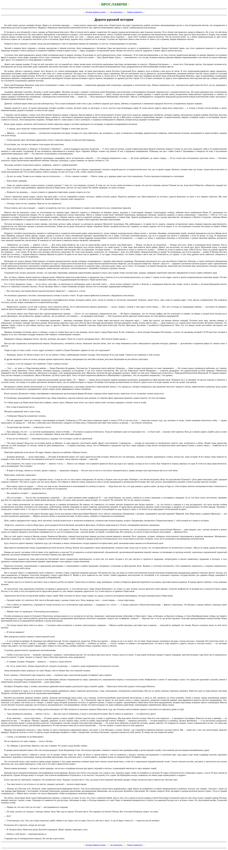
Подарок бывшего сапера (96, 12)
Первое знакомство (134, 12)
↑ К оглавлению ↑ (116, 12)
